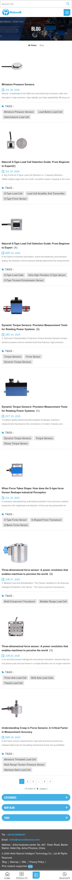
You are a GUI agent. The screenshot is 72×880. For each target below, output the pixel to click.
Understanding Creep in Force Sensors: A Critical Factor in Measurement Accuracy (35, 730)
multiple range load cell (53, 601)
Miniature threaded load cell (20, 759)
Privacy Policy (36, 861)
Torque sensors (12, 356)
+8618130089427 (16, 834)
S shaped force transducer (46, 519)
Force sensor (33, 356)
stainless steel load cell (17, 769)
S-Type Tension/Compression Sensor (24, 280)
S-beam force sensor (16, 525)
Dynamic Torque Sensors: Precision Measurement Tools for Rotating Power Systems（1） (34, 409)
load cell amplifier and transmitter (46, 193)
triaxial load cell (13, 683)
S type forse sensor (15, 519)
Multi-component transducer (19, 601)
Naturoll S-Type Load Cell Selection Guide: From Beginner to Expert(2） (36, 164)
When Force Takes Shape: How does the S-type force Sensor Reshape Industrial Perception (33, 490)
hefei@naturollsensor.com (25, 839)
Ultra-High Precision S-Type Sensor (47, 275)
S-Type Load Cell (13, 193)
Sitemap (14, 861)
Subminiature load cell (16, 117)
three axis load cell (15, 677)
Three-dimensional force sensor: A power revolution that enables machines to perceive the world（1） (35, 648)
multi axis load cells (42, 677)
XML (24, 861)
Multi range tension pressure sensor (24, 764)
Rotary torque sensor (16, 443)
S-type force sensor (15, 198)
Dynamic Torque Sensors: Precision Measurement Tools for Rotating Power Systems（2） (34, 327)
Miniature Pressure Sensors (18, 84)
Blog (4, 861)
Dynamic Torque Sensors (17, 361)
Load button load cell (50, 111)
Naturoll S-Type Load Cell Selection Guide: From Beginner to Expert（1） (36, 245)
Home (34, 45)
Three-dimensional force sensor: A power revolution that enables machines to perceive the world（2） (35, 572)
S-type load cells (13, 275)
